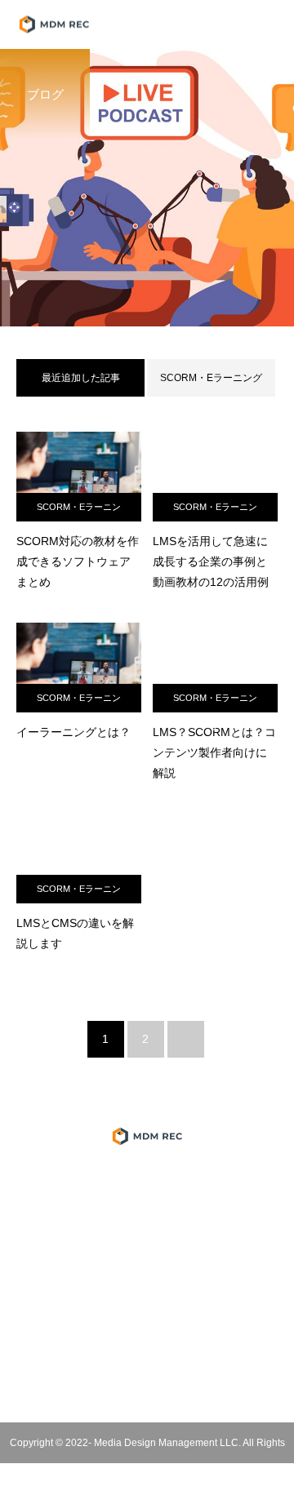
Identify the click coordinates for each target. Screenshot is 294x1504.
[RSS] (210, 1381)
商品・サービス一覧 (147, 1182)
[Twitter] (85, 1381)
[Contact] (184, 1381)
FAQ (147, 1306)
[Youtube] (147, 1381)
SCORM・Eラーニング (211, 378)
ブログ (147, 1275)
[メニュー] (269, 24)
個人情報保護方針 (147, 1244)
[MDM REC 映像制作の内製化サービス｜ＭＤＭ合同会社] (147, 1136)
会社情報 (147, 1213)
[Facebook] (111, 1381)
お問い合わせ (147, 1337)
